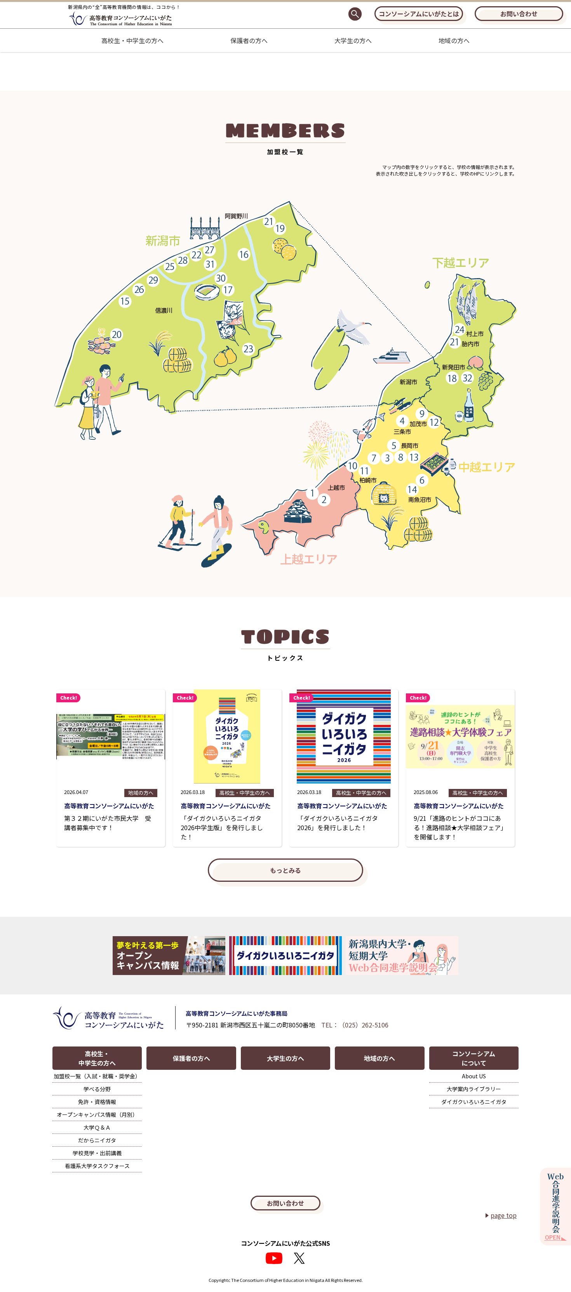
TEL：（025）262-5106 (354, 1024)
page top (504, 1215)
